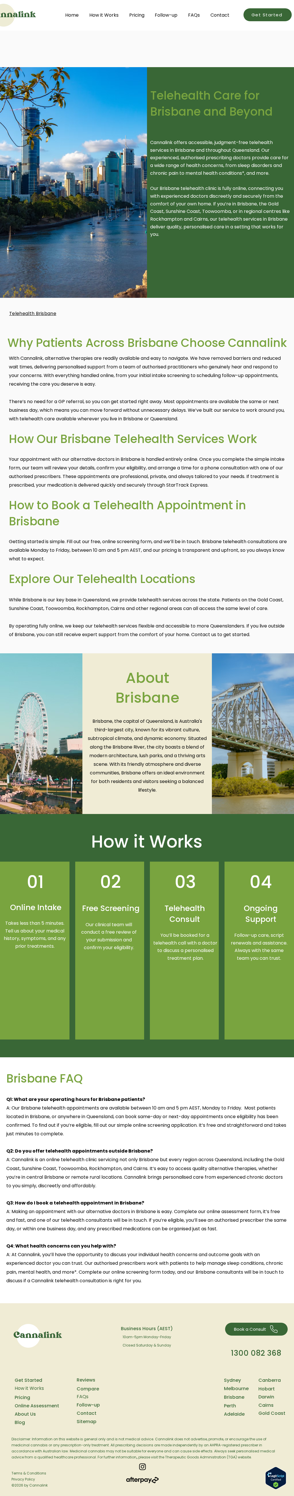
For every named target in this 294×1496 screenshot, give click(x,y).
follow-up (233, 375)
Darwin (266, 1397)
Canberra (269, 1380)
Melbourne (236, 1388)
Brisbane (234, 1397)
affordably (83, 1185)
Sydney (232, 1380)
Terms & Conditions (28, 1473)
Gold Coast (271, 1413)
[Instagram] (142, 1466)
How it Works (29, 1388)
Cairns (266, 1405)
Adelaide (234, 1414)
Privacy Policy (23, 1479)
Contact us (203, 634)
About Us (25, 1414)
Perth (230, 1405)
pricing (169, 550)
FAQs (82, 1396)
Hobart (266, 1389)
